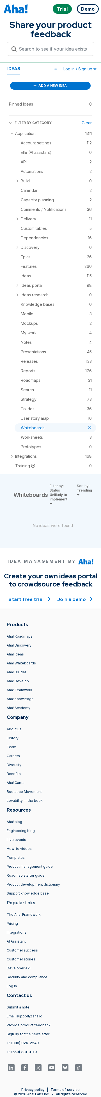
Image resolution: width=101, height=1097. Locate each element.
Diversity (14, 765)
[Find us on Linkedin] (11, 1067)
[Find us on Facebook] (24, 1067)
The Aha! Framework (24, 914)
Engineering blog (21, 831)
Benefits (14, 774)
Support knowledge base (28, 893)
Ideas (13, 68)
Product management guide (30, 866)
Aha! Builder (16, 672)
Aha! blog (14, 822)
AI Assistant (16, 941)
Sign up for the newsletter (28, 1034)
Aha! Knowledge (20, 699)
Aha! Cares (15, 783)
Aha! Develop (18, 681)
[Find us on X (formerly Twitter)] (38, 1067)
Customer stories (21, 959)
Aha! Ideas (15, 654)
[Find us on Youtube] (51, 1067)
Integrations (16, 932)
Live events (16, 840)
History (13, 738)
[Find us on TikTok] (78, 1067)
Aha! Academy (18, 708)
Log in (12, 986)
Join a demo (75, 599)
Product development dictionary (33, 884)
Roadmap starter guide (26, 875)
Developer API (19, 968)
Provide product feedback (28, 1025)
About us (14, 729)
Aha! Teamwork (19, 690)
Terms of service (65, 1090)
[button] (55, 69)
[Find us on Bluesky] (65, 1067)
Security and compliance (27, 977)
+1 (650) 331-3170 (22, 1052)
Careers (13, 756)
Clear (87, 122)
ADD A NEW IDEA (52, 86)
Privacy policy (33, 1090)
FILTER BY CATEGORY (33, 123)
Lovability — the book (25, 800)
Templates (16, 857)
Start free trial (29, 599)
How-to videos (19, 848)
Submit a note (18, 1007)
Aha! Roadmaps (20, 636)
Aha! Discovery (19, 645)
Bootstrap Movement (24, 792)
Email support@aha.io (24, 1016)
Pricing (12, 923)
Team (11, 747)
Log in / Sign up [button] (78, 68)
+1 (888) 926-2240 (23, 1043)
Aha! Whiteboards (21, 663)
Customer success (22, 950)
